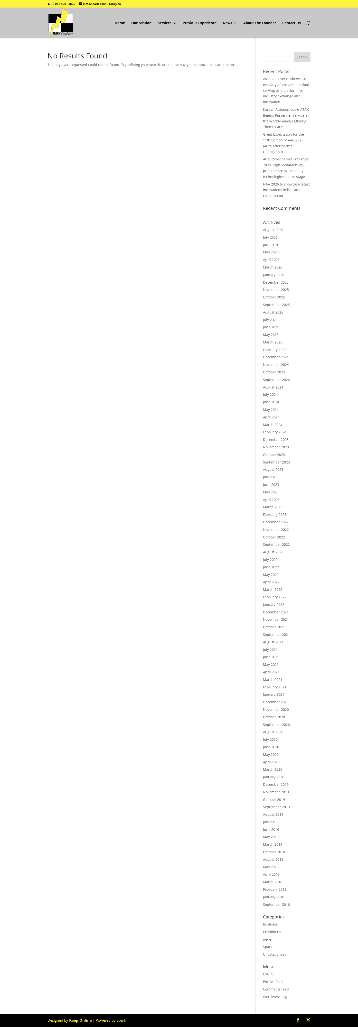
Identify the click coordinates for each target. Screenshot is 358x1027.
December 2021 (276, 612)
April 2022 (271, 582)
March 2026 (272, 267)
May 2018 (271, 867)
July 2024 (270, 394)
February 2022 (274, 597)
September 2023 (276, 462)
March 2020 (272, 769)
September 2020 (276, 724)
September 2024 (276, 379)
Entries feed (273, 981)
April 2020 (271, 762)
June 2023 (271, 484)
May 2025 (271, 334)
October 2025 (274, 297)
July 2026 (270, 237)
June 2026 (271, 244)
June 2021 (271, 657)
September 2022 (276, 544)
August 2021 (273, 642)
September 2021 (276, 634)
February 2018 (274, 889)
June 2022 (271, 567)
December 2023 (276, 439)
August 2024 (273, 387)
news (267, 939)
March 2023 (272, 507)
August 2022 (273, 552)
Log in (268, 974)
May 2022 (271, 574)
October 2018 (274, 852)
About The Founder (259, 23)
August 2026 (273, 229)
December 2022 (276, 522)
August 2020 (273, 732)
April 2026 (271, 259)
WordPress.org (275, 996)
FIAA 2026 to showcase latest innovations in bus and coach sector (286, 190)
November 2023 (276, 447)
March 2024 (272, 424)
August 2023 (273, 469)
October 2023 (274, 454)
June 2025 (271, 327)
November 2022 (276, 529)
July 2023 (270, 477)
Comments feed (276, 989)
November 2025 (276, 289)
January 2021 (273, 694)
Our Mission (141, 23)
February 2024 (274, 432)
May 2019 (271, 836)
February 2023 (274, 514)
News (227, 23)
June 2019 (271, 829)
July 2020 (270, 739)
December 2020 (276, 702)
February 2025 (274, 349)
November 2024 (276, 364)
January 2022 (273, 604)
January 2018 (273, 897)
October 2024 (274, 372)
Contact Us (291, 23)
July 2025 (270, 319)
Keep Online (80, 1020)
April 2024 (271, 417)
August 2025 (273, 312)
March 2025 (272, 342)
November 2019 (276, 792)
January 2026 (273, 274)
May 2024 (271, 409)
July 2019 (270, 822)
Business (270, 924)
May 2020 (271, 754)
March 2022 (272, 589)
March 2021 (272, 679)
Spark (267, 946)
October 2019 (274, 799)
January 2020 (273, 777)
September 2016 (276, 904)
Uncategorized (275, 954)
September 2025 (276, 304)
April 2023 (271, 499)
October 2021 (274, 627)
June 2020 (271, 747)
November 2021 (276, 619)
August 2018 (273, 859)
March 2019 (272, 844)
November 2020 (276, 709)
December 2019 (276, 784)
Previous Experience (200, 23)
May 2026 (271, 252)
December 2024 (276, 357)
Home (120, 23)
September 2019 (276, 807)
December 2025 (276, 282)
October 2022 (274, 537)
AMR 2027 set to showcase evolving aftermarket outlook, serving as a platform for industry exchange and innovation (287, 90)
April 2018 (271, 874)
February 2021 (274, 687)
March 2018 (272, 881)
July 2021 (270, 649)
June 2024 (271, 402)
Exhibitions (272, 931)
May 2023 (271, 492)
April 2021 (271, 672)
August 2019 (273, 814)
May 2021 (271, 664)
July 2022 (270, 559)
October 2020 (274, 717)
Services (164, 23)
